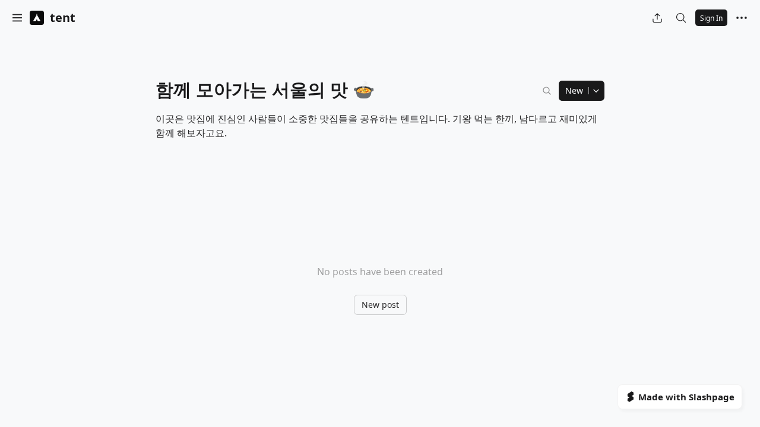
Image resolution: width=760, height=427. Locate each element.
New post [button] (380, 304)
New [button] (574, 90)
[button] (17, 18)
